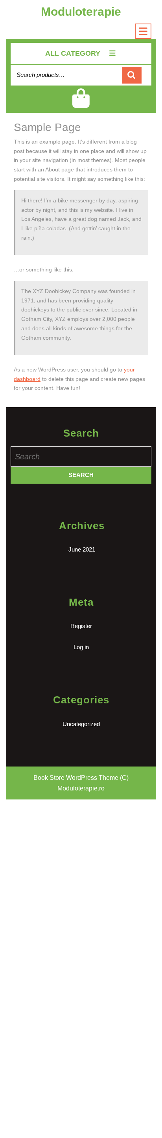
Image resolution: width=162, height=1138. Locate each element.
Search (132, 75)
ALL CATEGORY (72, 53)
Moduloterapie (81, 11)
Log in (81, 647)
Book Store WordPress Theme (75, 777)
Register (81, 626)
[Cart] (81, 104)
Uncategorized (81, 724)
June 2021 (81, 549)
